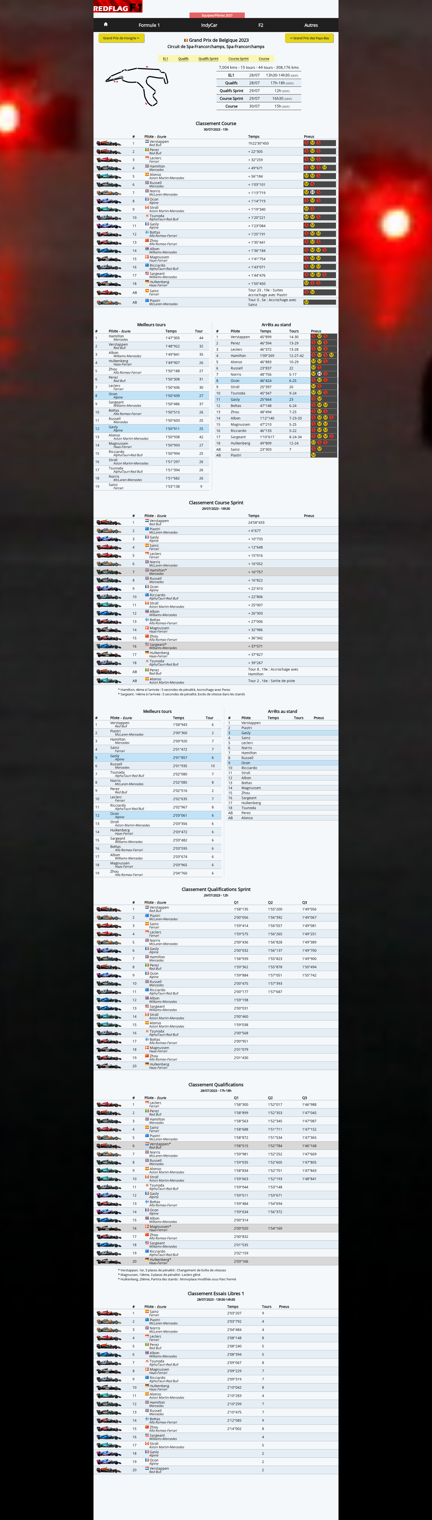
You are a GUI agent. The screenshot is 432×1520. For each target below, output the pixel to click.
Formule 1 (149, 25)
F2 (260, 25)
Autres (311, 25)
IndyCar (209, 25)
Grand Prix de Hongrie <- (121, 38)
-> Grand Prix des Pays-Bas (309, 38)
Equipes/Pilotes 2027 (217, 15)
